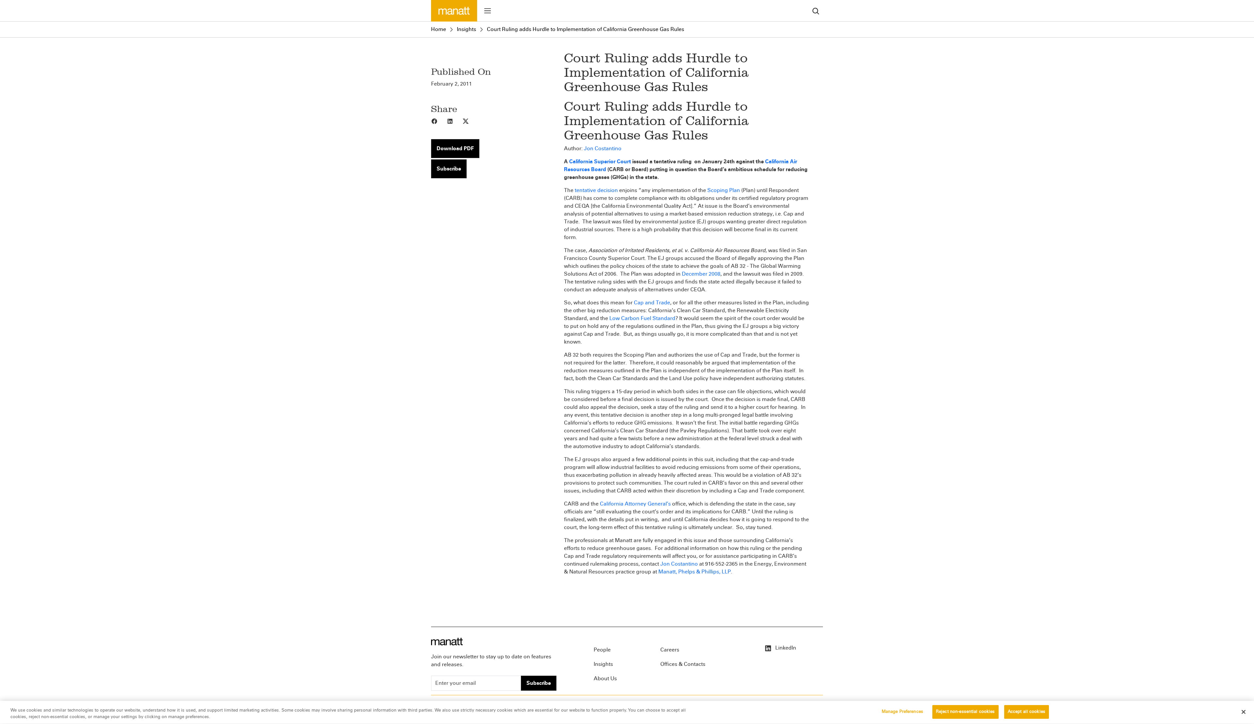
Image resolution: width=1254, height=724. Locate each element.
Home (438, 29)
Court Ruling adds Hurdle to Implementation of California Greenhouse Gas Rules (585, 29)
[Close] (1243, 712)
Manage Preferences (902, 711)
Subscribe (449, 169)
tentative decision (596, 190)
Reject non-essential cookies (965, 711)
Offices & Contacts (682, 664)
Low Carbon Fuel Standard (642, 318)
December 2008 (701, 274)
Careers (669, 650)
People (602, 650)
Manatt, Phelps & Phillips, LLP (694, 572)
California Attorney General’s (635, 504)
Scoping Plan (723, 190)
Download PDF (455, 148)
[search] (816, 10)
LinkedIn (785, 648)
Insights (466, 29)
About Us (605, 678)
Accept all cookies (1026, 711)
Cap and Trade (652, 302)
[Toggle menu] (487, 11)
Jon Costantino (602, 148)
